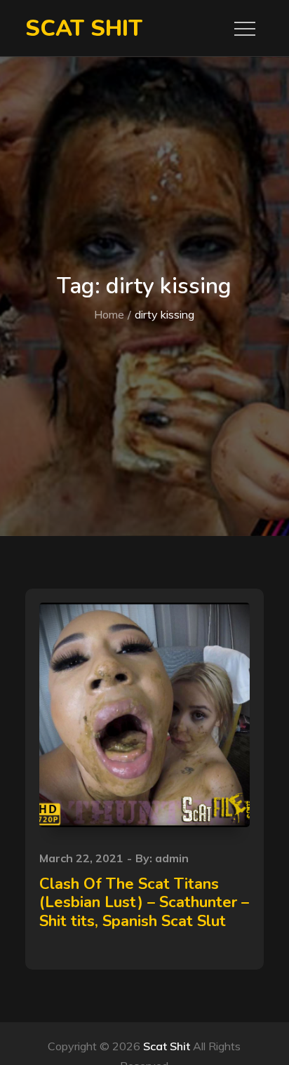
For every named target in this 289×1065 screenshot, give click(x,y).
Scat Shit (83, 28)
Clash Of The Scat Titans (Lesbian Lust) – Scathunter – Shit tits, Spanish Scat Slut (144, 902)
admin (172, 858)
